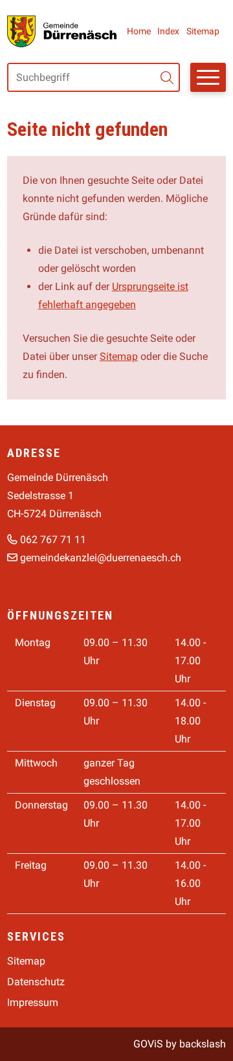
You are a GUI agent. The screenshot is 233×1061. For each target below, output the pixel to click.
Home (139, 31)
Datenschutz (36, 982)
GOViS (148, 1044)
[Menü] (208, 77)
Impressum (32, 1002)
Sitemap (202, 31)
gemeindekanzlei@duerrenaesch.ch (100, 558)
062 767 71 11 (53, 539)
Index (168, 31)
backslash (202, 1044)
